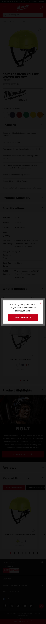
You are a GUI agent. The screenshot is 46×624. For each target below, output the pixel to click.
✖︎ (41, 302)
